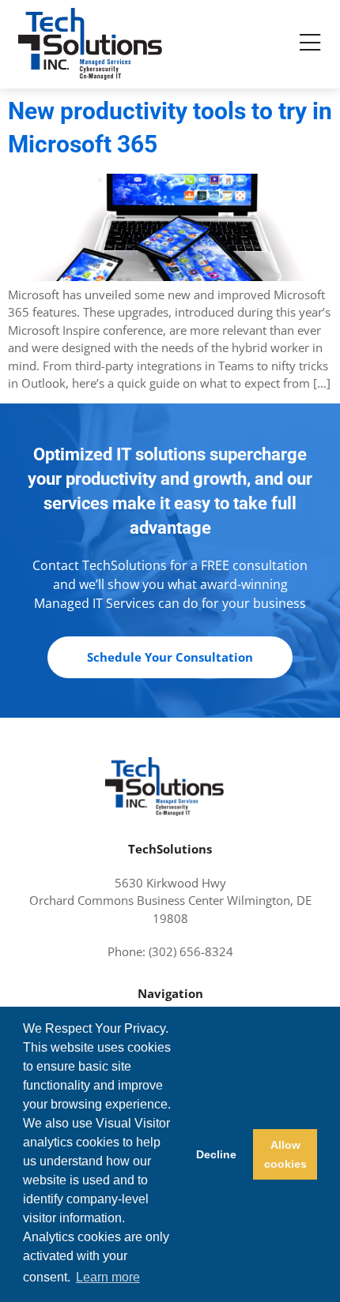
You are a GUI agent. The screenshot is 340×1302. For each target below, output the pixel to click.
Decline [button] (216, 1154)
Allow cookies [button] (285, 1154)
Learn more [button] (108, 1277)
